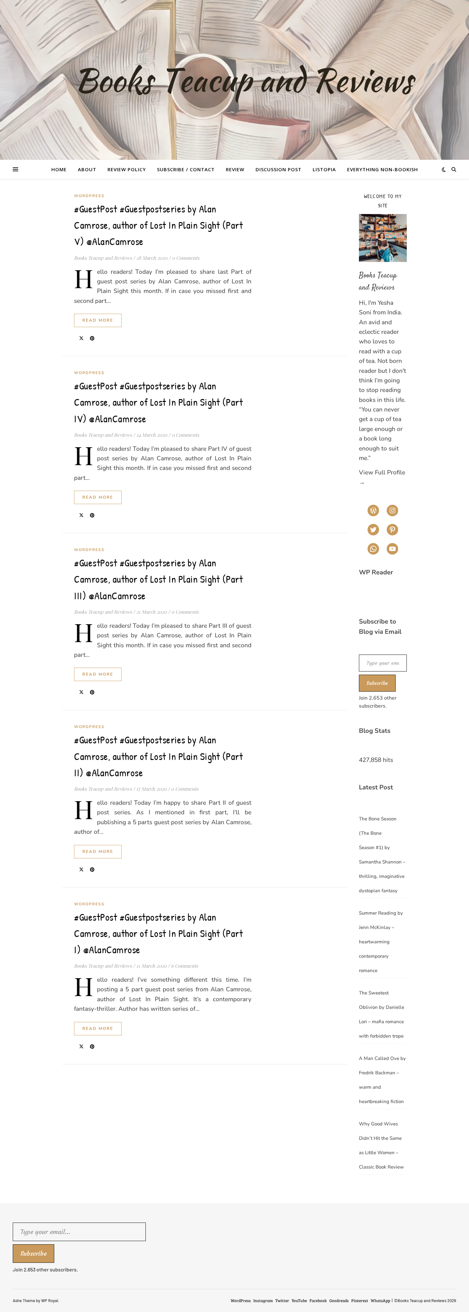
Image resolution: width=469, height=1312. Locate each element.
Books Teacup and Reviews (103, 258)
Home (59, 169)
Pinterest (359, 1300)
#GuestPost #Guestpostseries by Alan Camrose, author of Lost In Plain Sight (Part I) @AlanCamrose (158, 933)
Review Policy (127, 169)
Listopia (324, 169)
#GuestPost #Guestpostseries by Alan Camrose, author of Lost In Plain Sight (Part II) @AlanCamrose (158, 756)
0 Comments (185, 258)
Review (235, 169)
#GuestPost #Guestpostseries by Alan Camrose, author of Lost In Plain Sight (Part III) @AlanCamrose (158, 579)
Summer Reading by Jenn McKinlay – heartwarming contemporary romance (381, 942)
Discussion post (279, 169)
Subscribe (377, 683)
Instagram (263, 1300)
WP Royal (49, 1300)
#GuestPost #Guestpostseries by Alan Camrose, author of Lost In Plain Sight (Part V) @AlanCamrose (158, 225)
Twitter (282, 1300)
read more (97, 320)
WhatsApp (380, 1300)
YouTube (299, 1300)
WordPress (89, 195)
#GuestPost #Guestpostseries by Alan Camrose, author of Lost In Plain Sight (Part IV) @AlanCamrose (158, 402)
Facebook (318, 1300)
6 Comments (184, 966)
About (87, 169)
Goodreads (339, 1300)
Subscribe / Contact (186, 169)
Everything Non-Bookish (382, 169)
